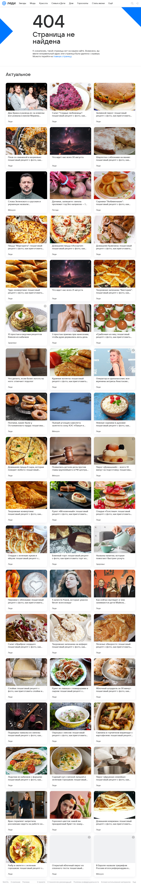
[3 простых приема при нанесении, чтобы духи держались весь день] (70, 325)
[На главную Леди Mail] (11, 3)
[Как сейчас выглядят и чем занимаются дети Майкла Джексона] (114, 590)
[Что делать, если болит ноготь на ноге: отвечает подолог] (26, 369)
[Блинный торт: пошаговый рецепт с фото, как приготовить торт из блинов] (70, 546)
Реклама (25, 882)
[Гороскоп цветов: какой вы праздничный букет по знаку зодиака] (70, 812)
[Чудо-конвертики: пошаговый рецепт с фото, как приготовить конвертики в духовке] (26, 280)
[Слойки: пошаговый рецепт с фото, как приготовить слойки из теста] (26, 679)
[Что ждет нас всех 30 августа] (70, 148)
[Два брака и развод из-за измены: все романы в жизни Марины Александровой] (26, 103)
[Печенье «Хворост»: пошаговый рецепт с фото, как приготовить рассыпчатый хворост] (114, 634)
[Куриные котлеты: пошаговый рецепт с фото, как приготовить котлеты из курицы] (70, 369)
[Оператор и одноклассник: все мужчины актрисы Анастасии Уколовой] (114, 369)
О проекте (41, 882)
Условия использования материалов (116, 882)
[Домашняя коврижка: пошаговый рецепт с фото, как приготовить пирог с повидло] (114, 812)
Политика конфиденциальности (86, 882)
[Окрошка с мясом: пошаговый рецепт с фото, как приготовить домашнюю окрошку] (70, 723)
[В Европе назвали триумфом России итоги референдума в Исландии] (114, 856)
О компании (15, 882)
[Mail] (4, 3)
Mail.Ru (6, 882)
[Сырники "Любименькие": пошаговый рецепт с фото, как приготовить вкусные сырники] (114, 192)
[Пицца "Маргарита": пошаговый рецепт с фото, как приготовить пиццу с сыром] (26, 236)
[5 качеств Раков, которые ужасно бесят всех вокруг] (70, 590)
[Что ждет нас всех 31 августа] (70, 280)
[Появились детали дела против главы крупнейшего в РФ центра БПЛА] (70, 457)
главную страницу (62, 56)
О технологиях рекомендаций (59, 882)
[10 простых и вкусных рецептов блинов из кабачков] (26, 325)
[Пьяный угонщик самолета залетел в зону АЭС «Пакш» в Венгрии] (70, 413)
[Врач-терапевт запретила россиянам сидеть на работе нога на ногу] (26, 812)
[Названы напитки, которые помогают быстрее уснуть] (114, 546)
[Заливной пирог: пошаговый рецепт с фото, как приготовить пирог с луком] (114, 103)
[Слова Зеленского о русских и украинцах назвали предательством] (26, 192)
